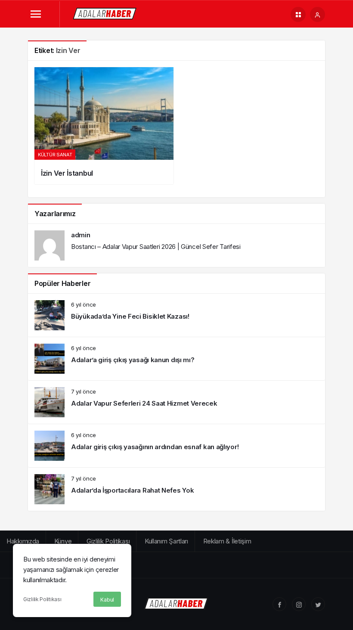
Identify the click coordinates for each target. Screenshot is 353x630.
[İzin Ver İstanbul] (103, 125)
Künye (63, 541)
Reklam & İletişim (227, 541)
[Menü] (35, 14)
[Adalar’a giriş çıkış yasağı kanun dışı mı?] (176, 358)
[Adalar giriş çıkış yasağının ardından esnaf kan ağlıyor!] (176, 445)
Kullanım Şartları (166, 541)
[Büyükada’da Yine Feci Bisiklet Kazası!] (176, 315)
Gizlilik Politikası (42, 599)
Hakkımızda (22, 541)
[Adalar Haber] (105, 13)
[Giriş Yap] (317, 14)
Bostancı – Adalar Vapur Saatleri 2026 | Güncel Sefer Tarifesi (156, 246)
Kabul (107, 599)
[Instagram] (299, 604)
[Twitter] (318, 604)
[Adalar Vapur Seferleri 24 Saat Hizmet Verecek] (176, 402)
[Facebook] (279, 604)
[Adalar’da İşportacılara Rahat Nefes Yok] (176, 489)
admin (80, 235)
